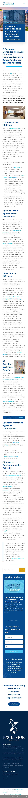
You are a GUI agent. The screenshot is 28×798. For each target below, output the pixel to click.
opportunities (7, 486)
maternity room (8, 401)
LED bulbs (17, 167)
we (11, 73)
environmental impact (13, 475)
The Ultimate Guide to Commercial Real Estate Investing (14, 600)
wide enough (7, 243)
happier (5, 531)
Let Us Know (14, 704)
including (6, 491)
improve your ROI (18, 558)
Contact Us (5, 779)
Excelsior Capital (19, 789)
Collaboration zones (11, 456)
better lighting (14, 128)
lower (7, 506)
